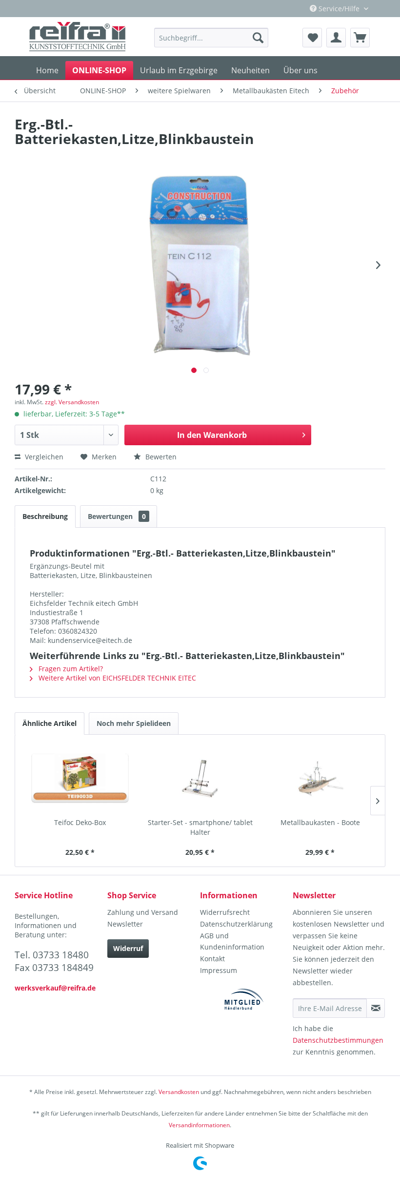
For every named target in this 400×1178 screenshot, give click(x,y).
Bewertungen (117, 516)
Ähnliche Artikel (49, 723)
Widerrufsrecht (225, 912)
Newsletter (125, 924)
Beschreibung (45, 516)
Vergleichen (43, 456)
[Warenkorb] (360, 37)
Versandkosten (179, 1092)
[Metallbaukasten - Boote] (320, 778)
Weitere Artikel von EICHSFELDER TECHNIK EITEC (116, 677)
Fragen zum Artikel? (70, 668)
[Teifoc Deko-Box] (80, 778)
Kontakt (212, 958)
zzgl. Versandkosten (72, 402)
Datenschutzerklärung (236, 924)
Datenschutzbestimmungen (338, 1040)
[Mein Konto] (336, 37)
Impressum (218, 970)
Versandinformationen (199, 1125)
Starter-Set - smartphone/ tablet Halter (200, 827)
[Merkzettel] (312, 37)
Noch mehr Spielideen (134, 723)
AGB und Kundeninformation (232, 941)
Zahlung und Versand (142, 912)
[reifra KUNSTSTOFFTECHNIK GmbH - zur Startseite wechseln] (77, 36)
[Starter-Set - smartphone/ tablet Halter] (200, 778)
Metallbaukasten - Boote (320, 822)
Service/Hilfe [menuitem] (339, 8)
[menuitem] (211, 37)
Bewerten (160, 456)
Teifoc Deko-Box (80, 822)
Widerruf (128, 948)
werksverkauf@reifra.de (55, 987)
